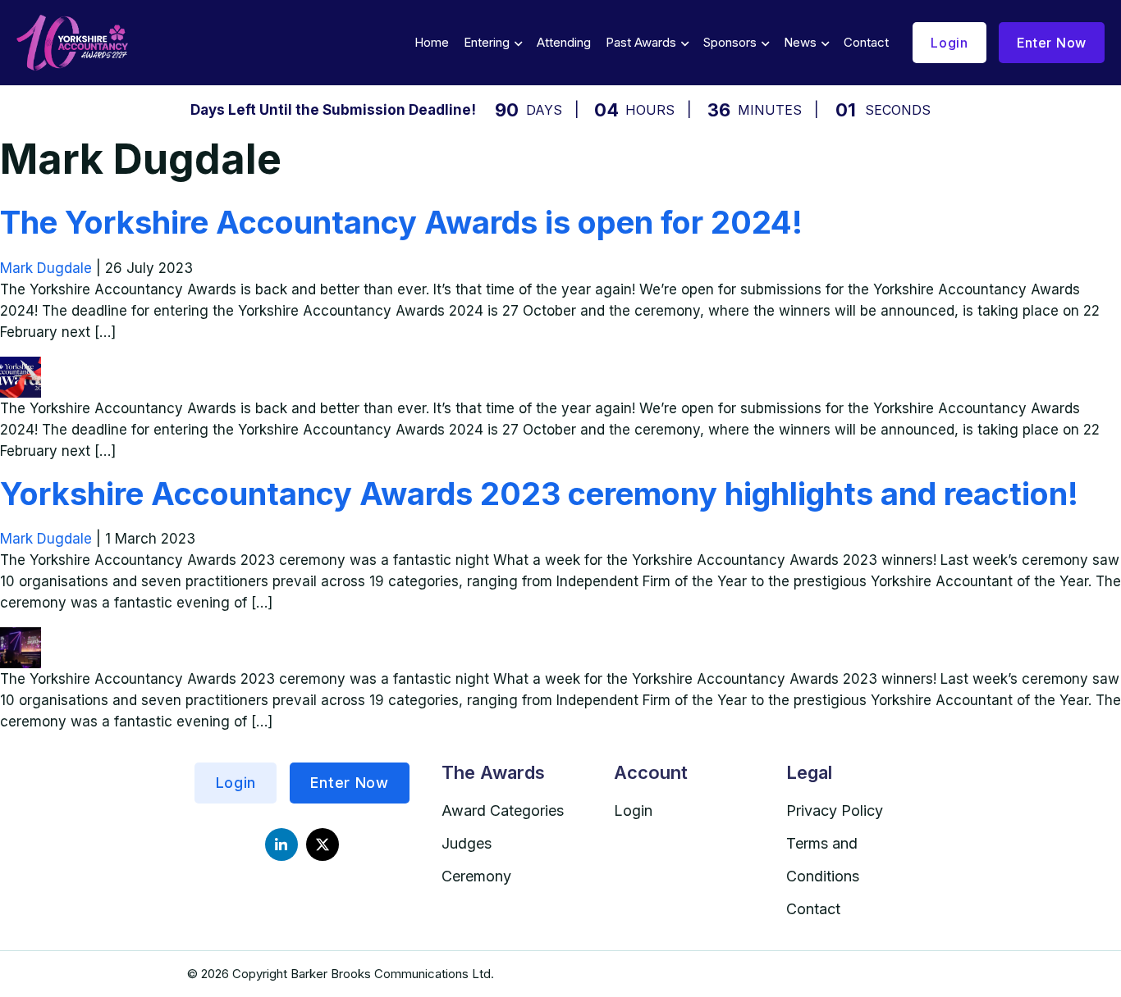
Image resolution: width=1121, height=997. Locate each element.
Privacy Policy (834, 810)
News (800, 42)
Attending (564, 42)
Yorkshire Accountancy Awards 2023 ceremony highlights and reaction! (539, 493)
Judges (467, 843)
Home (431, 42)
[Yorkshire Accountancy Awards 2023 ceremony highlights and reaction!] (20, 638)
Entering (487, 42)
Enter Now (1052, 42)
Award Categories (503, 810)
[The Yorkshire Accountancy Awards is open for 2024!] (20, 367)
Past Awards (641, 42)
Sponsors (730, 42)
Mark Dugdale (46, 268)
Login (949, 42)
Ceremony (476, 876)
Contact (866, 42)
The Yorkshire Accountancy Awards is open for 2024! (401, 222)
